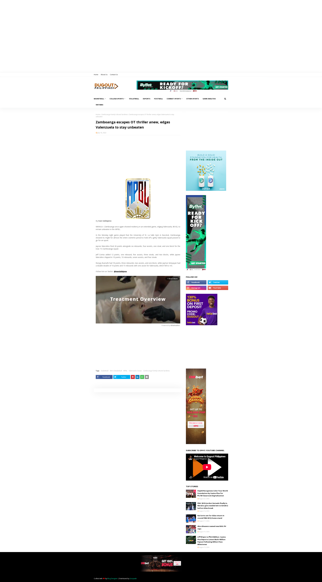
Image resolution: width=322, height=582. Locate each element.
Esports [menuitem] (146, 99)
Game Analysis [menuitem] (209, 99)
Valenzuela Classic (135, 371)
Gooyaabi (133, 578)
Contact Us (114, 75)
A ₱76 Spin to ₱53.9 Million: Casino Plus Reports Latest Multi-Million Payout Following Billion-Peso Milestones (211, 540)
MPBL (125, 371)
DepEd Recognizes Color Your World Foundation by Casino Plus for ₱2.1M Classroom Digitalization (212, 493)
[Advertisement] (138, 155)
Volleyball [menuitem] (134, 99)
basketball (104, 371)
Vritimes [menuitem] (99, 105)
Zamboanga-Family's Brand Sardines (114, 114)
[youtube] (218, 288)
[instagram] (196, 288)
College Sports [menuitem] (117, 99)
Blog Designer (112, 578)
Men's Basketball (116, 371)
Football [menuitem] (158, 99)
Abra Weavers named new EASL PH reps (211, 527)
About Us (104, 75)
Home (96, 75)
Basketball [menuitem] (99, 99)
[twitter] (218, 282)
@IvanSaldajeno (120, 271)
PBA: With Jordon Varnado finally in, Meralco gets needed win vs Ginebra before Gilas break (212, 505)
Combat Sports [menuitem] (174, 99)
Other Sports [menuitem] (192, 99)
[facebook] (196, 282)
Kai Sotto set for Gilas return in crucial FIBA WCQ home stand (210, 516)
